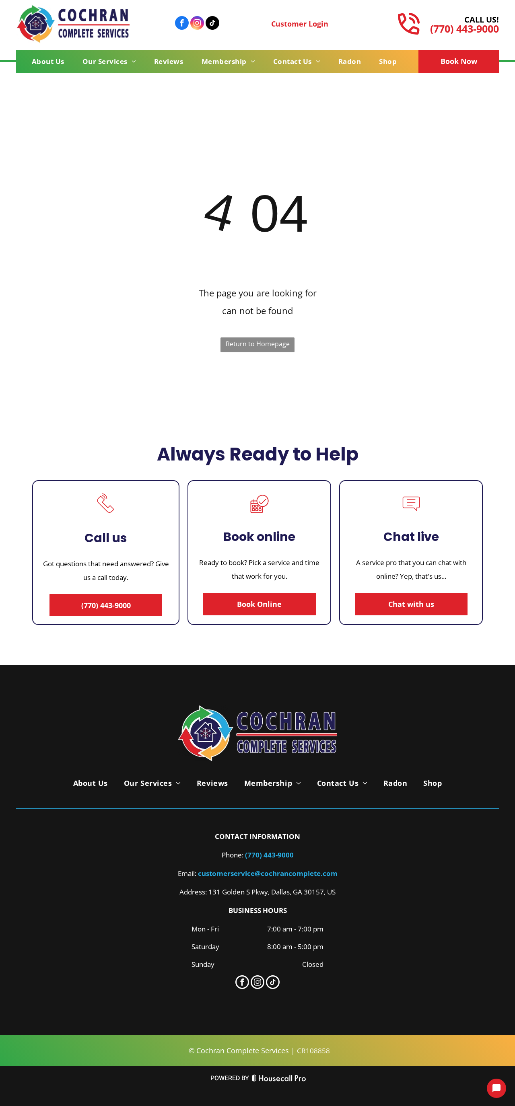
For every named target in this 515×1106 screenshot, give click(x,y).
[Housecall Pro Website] (279, 1080)
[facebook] (182, 24)
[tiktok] (212, 24)
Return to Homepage (258, 343)
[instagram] (197, 24)
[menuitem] (51, 61)
